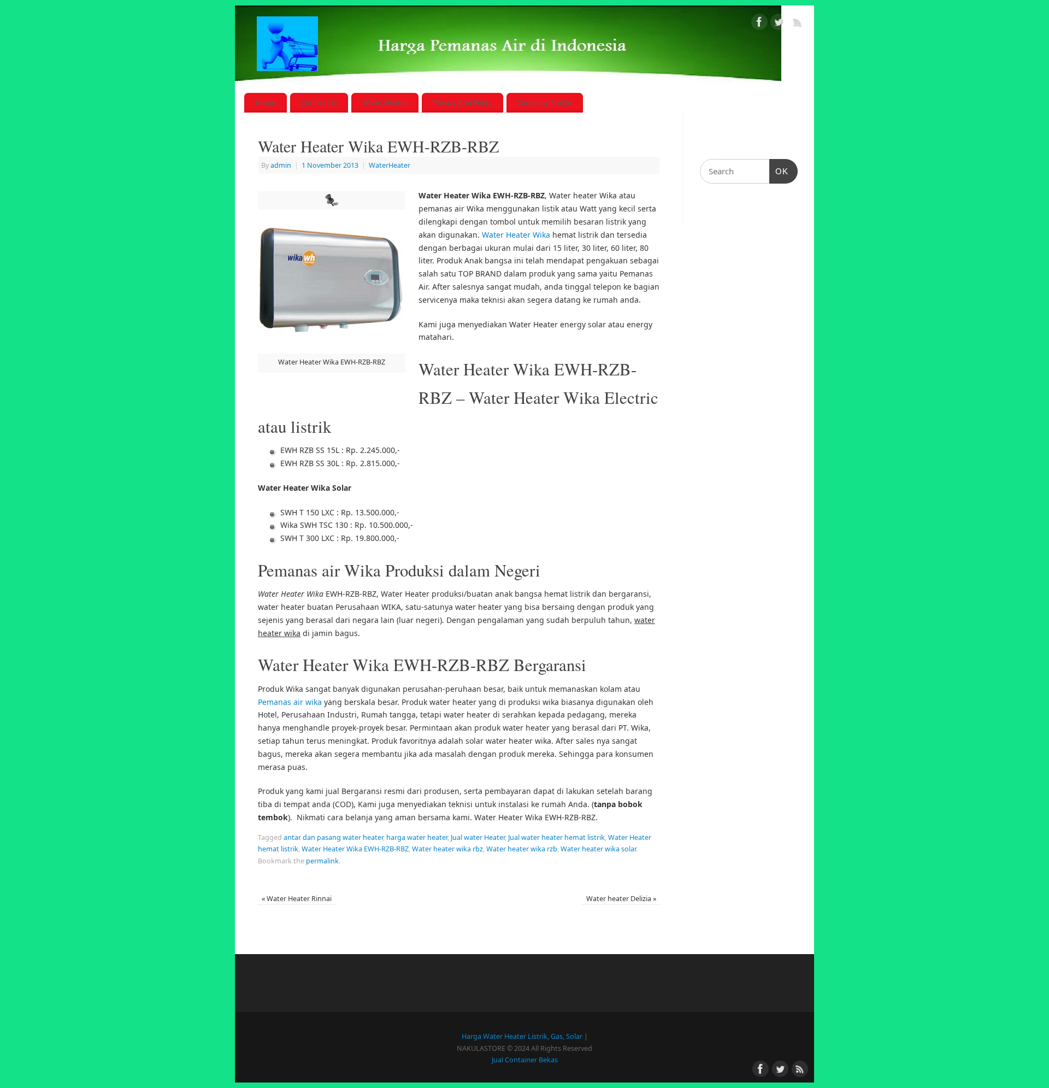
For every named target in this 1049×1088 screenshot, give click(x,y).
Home (265, 103)
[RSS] (797, 24)
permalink (322, 861)
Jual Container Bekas (525, 1060)
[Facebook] (759, 24)
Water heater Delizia (621, 898)
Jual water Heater (478, 837)
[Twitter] (778, 24)
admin (280, 165)
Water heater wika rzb (521, 849)
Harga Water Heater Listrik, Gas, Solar (522, 1036)
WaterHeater (389, 165)
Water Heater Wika (516, 235)
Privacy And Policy (462, 103)
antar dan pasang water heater (333, 837)
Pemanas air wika (290, 702)
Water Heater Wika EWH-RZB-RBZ (355, 849)
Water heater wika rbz (447, 849)
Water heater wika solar (598, 849)
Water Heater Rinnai (297, 898)
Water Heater (385, 103)
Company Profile (544, 103)
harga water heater (416, 837)
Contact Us (319, 103)
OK (779, 171)
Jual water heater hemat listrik (556, 837)
